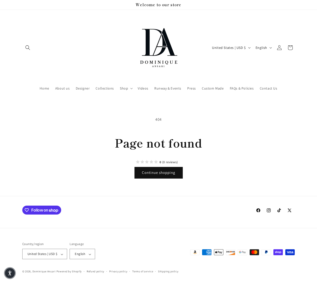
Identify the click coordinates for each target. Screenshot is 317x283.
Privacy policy (118, 271)
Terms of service (142, 271)
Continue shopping (158, 172)
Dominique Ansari (44, 271)
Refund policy (95, 271)
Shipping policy (168, 271)
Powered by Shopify (69, 271)
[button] (27, 47)
